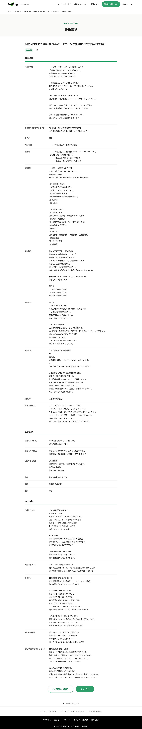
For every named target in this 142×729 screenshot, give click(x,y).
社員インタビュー (81, 4)
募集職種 (18, 11)
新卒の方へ (95, 4)
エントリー (85, 689)
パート (66, 720)
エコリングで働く (64, 4)
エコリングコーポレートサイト (72, 711)
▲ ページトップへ (71, 703)
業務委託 (94, 720)
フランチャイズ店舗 (81, 720)
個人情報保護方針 (95, 711)
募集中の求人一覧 (110, 4)
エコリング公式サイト (48, 711)
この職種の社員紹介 (61, 689)
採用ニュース (127, 4)
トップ (10, 11)
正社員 (56, 720)
